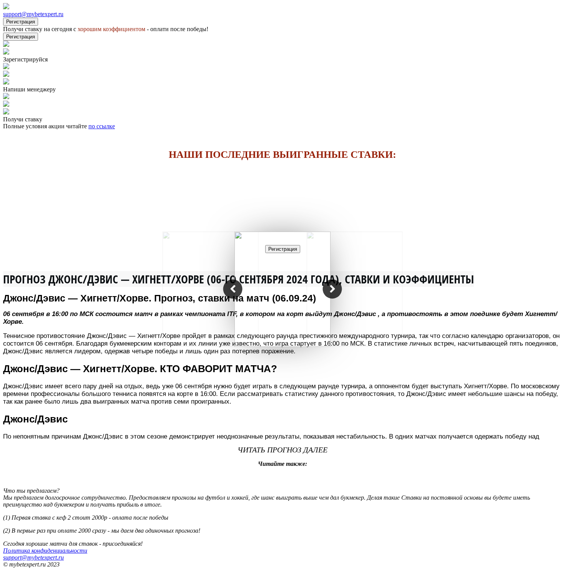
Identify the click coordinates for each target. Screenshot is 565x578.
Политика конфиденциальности (45, 550)
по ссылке (101, 126)
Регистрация (20, 22)
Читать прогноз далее (282, 450)
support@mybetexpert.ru (33, 14)
